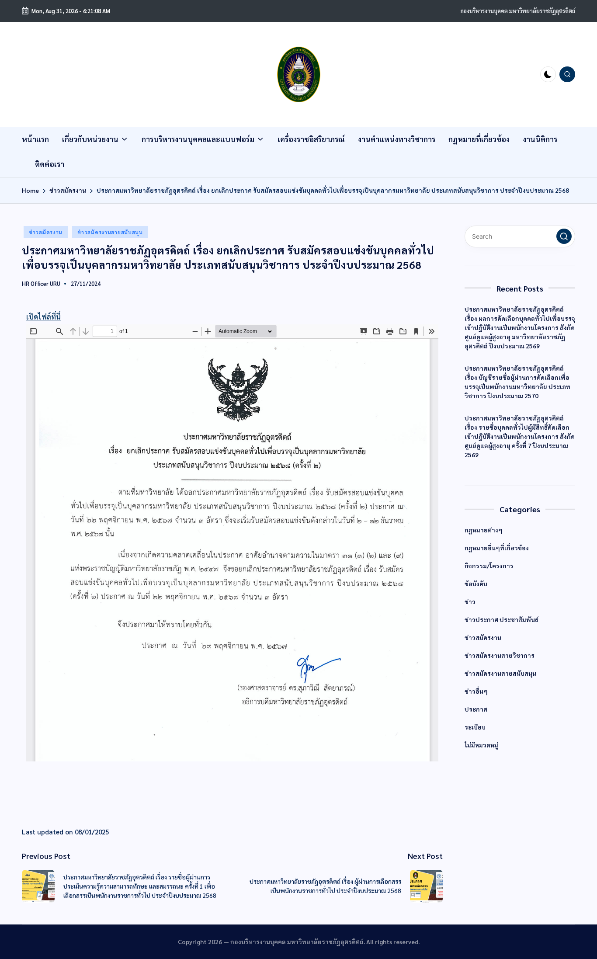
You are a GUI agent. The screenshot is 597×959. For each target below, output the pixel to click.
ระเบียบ (475, 727)
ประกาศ (476, 709)
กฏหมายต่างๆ (484, 530)
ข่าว (470, 602)
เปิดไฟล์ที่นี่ (43, 316)
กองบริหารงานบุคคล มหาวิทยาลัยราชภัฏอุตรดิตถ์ (518, 10)
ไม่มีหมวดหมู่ (481, 745)
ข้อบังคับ (476, 584)
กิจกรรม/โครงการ (489, 566)
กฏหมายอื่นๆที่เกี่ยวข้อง (497, 548)
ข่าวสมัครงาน (45, 232)
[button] (564, 236)
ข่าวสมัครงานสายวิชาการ (500, 656)
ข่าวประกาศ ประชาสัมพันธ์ (501, 620)
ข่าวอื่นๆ (476, 691)
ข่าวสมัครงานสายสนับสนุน (110, 232)
